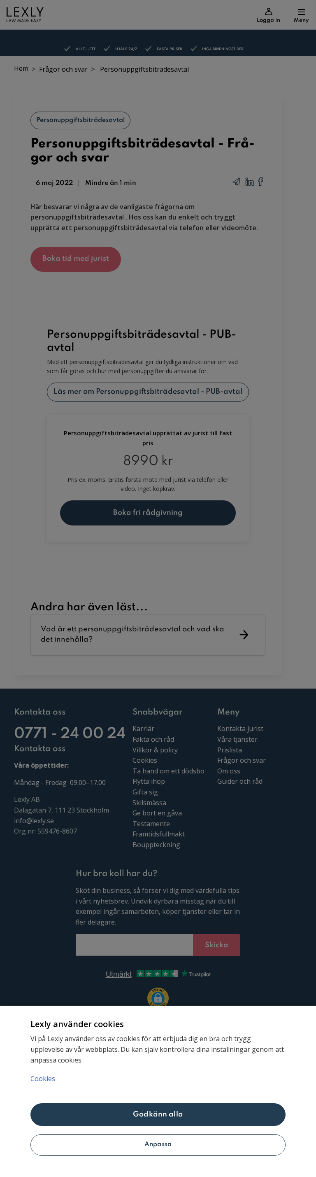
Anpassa (158, 1144)
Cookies (42, 1078)
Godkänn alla (158, 1114)
